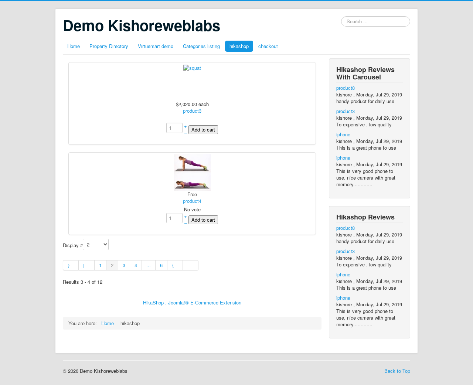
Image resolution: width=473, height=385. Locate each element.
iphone (343, 134)
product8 (345, 87)
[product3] (192, 67)
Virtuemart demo (155, 46)
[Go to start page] (71, 265)
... (148, 265)
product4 (192, 200)
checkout (268, 46)
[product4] (192, 171)
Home (73, 46)
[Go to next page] (175, 265)
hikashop (239, 46)
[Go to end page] (190, 265)
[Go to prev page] (86, 265)
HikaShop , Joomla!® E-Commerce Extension (192, 302)
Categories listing (201, 46)
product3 (192, 110)
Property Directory (108, 46)
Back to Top (397, 370)
